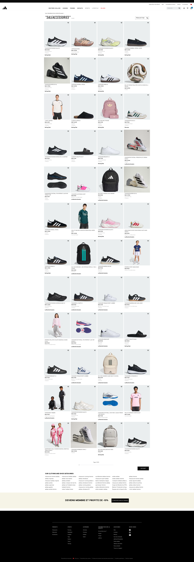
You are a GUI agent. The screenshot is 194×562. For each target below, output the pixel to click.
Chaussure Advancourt (103, 339)
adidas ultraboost (83, 478)
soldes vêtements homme (102, 487)
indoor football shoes (67, 489)
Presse (99, 535)
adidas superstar (49, 485)
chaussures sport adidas (102, 478)
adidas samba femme (50, 489)
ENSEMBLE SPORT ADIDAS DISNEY (132, 267)
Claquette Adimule (75, 120)
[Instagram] (130, 532)
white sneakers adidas (101, 489)
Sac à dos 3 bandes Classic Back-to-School (108, 376)
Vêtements (54, 532)
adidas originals (49, 478)
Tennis (69, 541)
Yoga (69, 536)
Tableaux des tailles (118, 543)
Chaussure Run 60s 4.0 (130, 120)
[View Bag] (191, 8)
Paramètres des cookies (85, 558)
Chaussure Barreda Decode (104, 266)
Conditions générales (119, 558)
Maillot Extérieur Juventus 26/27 (132, 412)
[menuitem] (55, 8)
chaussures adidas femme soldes (120, 483)
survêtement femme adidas (102, 483)
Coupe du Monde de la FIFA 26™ (120, 485)
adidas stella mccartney (135, 483)
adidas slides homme (134, 485)
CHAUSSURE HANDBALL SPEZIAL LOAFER (133, 48)
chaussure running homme (86, 476)
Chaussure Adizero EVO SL (51, 84)
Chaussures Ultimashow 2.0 (131, 376)
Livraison (116, 532)
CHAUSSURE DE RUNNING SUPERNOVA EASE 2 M (55, 303)
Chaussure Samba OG (103, 84)
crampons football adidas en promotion (120, 480)
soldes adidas (116, 476)
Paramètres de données (66, 558)
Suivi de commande (118, 536)
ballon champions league (102, 480)
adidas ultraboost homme (85, 483)
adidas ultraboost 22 (84, 489)
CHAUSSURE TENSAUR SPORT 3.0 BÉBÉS (106, 303)
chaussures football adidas (69, 476)
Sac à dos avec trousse (103, 120)
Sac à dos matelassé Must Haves (105, 449)
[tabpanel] (97, 247)
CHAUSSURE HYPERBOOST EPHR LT (78, 449)
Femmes (85, 532)
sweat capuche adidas (135, 480)
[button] (55, 8)
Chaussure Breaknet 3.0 (103, 156)
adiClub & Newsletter (118, 539)
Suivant (143, 468)
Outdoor (69, 539)
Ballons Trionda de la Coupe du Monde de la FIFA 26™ (120, 487)
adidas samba (48, 483)
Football (69, 534)
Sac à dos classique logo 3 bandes (106, 193)
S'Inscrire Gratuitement (120, 500)
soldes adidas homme (118, 478)
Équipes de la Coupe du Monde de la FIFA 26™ (120, 489)
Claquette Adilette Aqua (130, 339)
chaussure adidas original (52, 480)
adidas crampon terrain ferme (70, 483)
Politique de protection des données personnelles (102, 558)
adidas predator (66, 480)
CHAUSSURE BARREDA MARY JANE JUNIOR (133, 303)
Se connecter (185, 4)
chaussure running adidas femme (86, 480)
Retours (115, 534)
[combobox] (174, 8)
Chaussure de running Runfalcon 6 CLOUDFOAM (56, 156)
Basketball (70, 532)
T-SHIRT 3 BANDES (49, 120)
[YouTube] (130, 535)
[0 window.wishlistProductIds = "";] (187, 8)
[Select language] (191, 4)
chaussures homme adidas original (53, 476)
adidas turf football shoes (68, 485)
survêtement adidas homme (102, 476)
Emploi (99, 533)
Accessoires (54, 534)
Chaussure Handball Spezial (78, 84)
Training (69, 543)
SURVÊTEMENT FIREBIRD (50, 412)
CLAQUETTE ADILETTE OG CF (77, 156)
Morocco (77, 558)
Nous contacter (117, 545)
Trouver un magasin (118, 548)
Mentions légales (129, 558)
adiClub (100, 538)
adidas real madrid (67, 478)
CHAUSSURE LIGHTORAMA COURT (78, 194)
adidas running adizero (85, 485)
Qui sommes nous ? (102, 531)
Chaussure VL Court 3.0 (76, 303)
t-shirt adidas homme (135, 489)
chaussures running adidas (86, 487)
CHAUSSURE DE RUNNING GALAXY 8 (52, 48)
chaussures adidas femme (136, 487)
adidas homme (133, 476)
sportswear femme (100, 485)
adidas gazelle (49, 487)
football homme (66, 487)
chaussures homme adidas (136, 478)
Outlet (84, 536)
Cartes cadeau (117, 541)
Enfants (84, 534)
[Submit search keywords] (179, 8)
